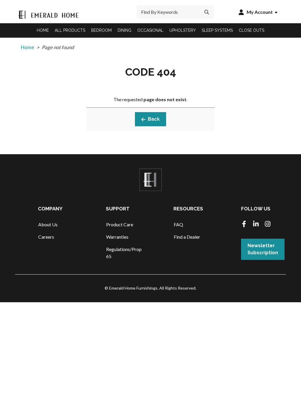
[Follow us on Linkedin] (256, 224)
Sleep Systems (217, 30)
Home (43, 30)
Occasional (150, 30)
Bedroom (101, 30)
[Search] (207, 12)
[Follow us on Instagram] (267, 224)
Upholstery (182, 30)
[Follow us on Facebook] (244, 224)
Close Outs (251, 30)
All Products (70, 30)
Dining (124, 30)
